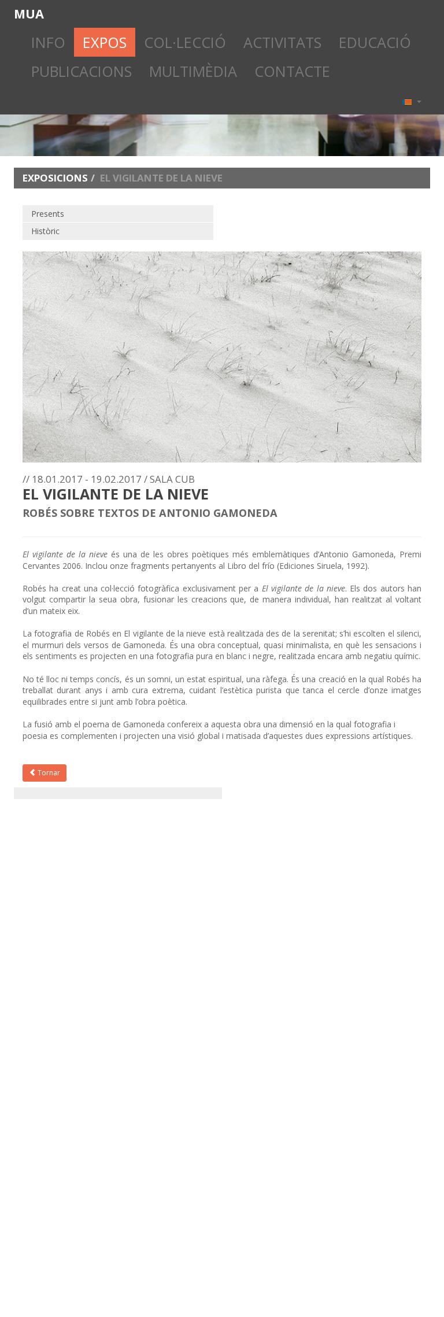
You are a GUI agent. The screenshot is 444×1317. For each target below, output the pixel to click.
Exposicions (55, 177)
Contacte (292, 71)
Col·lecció (185, 42)
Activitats (282, 42)
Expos (105, 42)
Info (48, 42)
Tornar (48, 773)
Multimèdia (193, 71)
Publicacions (81, 71)
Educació (375, 42)
